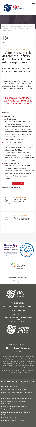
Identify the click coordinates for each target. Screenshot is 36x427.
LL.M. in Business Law (8, 417)
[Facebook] (18, 282)
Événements (13, 27)
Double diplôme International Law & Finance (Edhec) (15, 413)
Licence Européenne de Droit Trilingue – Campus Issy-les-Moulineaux (14, 408)
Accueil (4, 27)
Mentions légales (12, 348)
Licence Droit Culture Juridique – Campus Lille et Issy (16, 394)
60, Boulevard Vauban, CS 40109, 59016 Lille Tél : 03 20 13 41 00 (18, 308)
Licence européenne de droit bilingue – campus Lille (14, 402)
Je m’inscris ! (18, 183)
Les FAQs (18, 351)
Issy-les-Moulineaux (8, 49)
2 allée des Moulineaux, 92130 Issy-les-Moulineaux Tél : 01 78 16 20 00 (18, 319)
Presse (11, 344)
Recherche (23, 49)
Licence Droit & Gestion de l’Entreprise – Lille (16, 398)
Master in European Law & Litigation (13, 420)
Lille (17, 49)
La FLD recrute (20, 344)
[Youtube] (13, 282)
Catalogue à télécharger (9, 386)
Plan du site (24, 348)
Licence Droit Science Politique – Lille (13, 389)
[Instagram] (23, 282)
